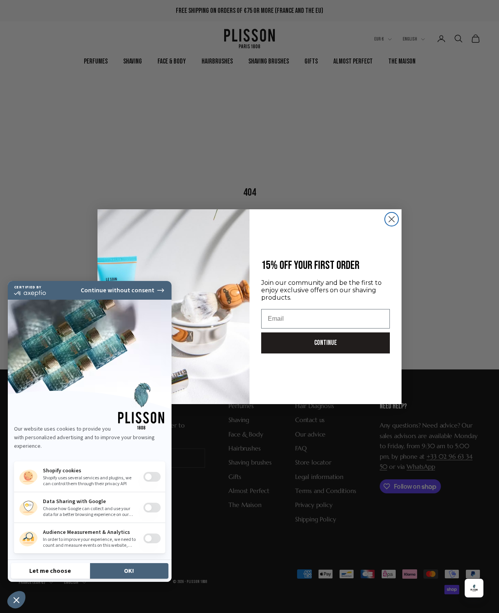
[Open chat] (474, 588)
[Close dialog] (391, 219)
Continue (325, 343)
